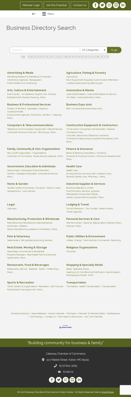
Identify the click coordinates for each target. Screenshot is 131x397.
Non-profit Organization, (19, 153)
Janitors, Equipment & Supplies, (81, 197)
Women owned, (74, 222)
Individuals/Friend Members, (35, 170)
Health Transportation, (90, 286)
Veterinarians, (13, 240)
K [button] (59, 57)
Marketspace (113, 313)
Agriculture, (72, 76)
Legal (11, 204)
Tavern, (42, 269)
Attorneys (11, 208)
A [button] (28, 57)
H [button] (51, 57)
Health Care (74, 166)
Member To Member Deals (92, 313)
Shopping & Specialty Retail (84, 264)
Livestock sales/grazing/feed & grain (84, 83)
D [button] (38, 57)
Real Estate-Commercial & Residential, (26, 251)
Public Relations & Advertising (22, 83)
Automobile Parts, (85, 97)
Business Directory (20, 313)
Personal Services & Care (83, 218)
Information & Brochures (70, 316)
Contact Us (79, 5)
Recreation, (44, 286)
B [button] (31, 57)
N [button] (69, 57)
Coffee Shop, (52, 269)
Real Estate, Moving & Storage (27, 247)
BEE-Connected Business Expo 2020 (84, 108)
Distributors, (13, 226)
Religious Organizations (81, 247)
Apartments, (13, 257)
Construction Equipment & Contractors (92, 125)
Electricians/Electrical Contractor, (93, 135)
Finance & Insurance (79, 148)
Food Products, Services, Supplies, (83, 191)
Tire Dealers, (72, 286)
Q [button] (78, 57)
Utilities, (70, 240)
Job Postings (36, 316)
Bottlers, (24, 226)
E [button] (41, 57)
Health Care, (72, 170)
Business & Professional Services (29, 104)
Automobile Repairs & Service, (102, 94)
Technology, (44, 132)
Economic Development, (109, 156)
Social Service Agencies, (45, 156)
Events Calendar (56, 313)
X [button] (101, 57)
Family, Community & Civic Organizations (33, 148)
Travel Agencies (74, 211)
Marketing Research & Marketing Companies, (29, 76)
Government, (13, 170)
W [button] (98, 57)
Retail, (69, 269)
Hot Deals (71, 313)
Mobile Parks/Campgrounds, (21, 289)
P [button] (75, 57)
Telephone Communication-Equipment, (26, 129)
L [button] (62, 57)
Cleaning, (87, 222)
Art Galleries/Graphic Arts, (34, 94)
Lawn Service (28, 191)
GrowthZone (108, 392)
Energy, (78, 240)
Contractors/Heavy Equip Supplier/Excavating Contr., (92, 138)
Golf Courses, (57, 286)
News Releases (39, 313)
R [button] (81, 57)
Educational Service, (48, 173)
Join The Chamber (94, 316)
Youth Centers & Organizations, (22, 286)
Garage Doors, (14, 191)
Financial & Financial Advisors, (81, 156)
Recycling (116, 240)
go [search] (115, 49)
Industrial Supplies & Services (85, 183)
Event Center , (14, 94)
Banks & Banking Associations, (81, 153)
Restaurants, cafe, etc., (17, 269)
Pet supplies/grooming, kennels (36, 240)
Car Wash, (71, 97)
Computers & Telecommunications (30, 125)
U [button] (91, 57)
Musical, (52, 94)
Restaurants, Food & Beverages (28, 264)
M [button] (66, 57)
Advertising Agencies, (17, 80)
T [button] (88, 57)
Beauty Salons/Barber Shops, (107, 222)
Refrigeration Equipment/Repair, (82, 194)
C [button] (35, 57)
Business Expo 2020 (79, 104)
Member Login (31, 5)
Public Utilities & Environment (85, 236)
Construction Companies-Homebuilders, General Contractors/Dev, (90, 130)
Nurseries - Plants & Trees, (48, 187)
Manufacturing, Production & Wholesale (33, 218)
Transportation (76, 282)
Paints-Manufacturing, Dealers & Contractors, (29, 229)
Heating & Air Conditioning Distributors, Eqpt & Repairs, (93, 272)
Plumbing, (36, 114)
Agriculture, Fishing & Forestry (86, 72)
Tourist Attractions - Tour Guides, (82, 208)
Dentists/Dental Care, (76, 176)
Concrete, (71, 135)
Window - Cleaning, (52, 114)
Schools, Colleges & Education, (22, 173)
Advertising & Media (20, 72)
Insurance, (102, 153)
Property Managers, (16, 254)
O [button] (72, 57)
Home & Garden (17, 183)
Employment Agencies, (18, 114)
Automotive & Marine (80, 90)
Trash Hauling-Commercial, (96, 240)
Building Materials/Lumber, (80, 187)
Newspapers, (35, 80)
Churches (71, 251)
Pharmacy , (93, 176)
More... (43, 97)
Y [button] (104, 57)
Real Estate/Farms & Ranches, (41, 254)
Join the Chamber (56, 5)
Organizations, (39, 153)
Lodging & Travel (77, 204)
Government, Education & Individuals (31, 166)
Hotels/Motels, (106, 208)
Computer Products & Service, (22, 132)
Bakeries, (33, 269)
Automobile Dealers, (76, 94)
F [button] (44, 57)
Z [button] (107, 57)
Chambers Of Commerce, (20, 156)
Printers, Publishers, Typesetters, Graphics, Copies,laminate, (27, 110)
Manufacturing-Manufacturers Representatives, (30, 222)
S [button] (85, 57)
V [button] (94, 57)
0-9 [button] (23, 57)
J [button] (56, 57)
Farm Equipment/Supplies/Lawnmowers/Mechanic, (92, 80)
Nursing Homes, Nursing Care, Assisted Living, (89, 173)
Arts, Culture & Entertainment (26, 90)
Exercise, (70, 226)
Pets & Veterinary (18, 236)
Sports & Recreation (20, 282)
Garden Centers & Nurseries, (21, 187)
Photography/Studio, (76, 275)
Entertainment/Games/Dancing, (23, 97)
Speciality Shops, (81, 269)
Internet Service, (55, 129)
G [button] (47, 57)
